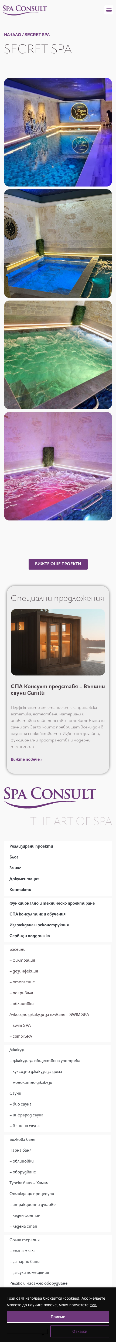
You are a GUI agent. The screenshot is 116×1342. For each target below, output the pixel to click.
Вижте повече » (27, 760)
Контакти (20, 890)
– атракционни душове (32, 1205)
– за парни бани (24, 1262)
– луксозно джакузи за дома (35, 1072)
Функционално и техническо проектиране (52, 904)
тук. (93, 1304)
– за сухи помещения (29, 1273)
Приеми (58, 1316)
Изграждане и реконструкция (39, 925)
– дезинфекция (23, 972)
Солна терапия (24, 1240)
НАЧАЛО (12, 35)
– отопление (22, 982)
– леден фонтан (24, 1216)
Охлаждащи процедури (31, 1194)
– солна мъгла (22, 1251)
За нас (15, 868)
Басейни (17, 950)
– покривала (21, 993)
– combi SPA (20, 1037)
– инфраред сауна (26, 1115)
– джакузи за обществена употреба (44, 1061)
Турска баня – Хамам (29, 1183)
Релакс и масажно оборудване (38, 1284)
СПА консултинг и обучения (37, 914)
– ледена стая (23, 1227)
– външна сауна (24, 1126)
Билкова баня (22, 1140)
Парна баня (20, 1151)
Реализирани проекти (31, 847)
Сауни (15, 1094)
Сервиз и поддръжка (29, 936)
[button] (108, 9)
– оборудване (22, 1172)
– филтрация (22, 961)
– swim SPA (20, 1026)
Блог (13, 857)
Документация (24, 879)
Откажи (79, 1331)
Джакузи (17, 1050)
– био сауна (20, 1105)
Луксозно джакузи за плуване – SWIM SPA (49, 1015)
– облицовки (21, 1004)
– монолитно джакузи (30, 1083)
